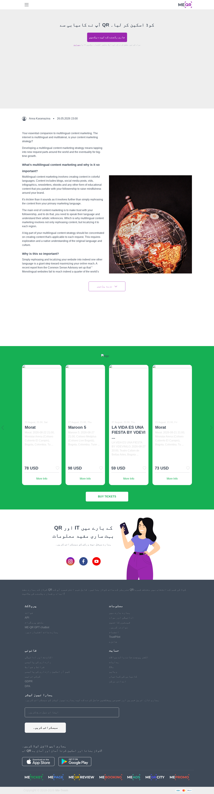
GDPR (29, 681)
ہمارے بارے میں (119, 612)
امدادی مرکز (117, 681)
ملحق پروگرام (34, 622)
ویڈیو (113, 671)
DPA (27, 686)
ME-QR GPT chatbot (37, 627)
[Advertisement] (107, 85)
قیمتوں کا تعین (119, 622)
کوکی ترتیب (32, 676)
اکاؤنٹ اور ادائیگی (39, 657)
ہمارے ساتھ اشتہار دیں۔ (42, 632)
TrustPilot (114, 636)
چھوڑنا (77, 45)
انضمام (114, 632)
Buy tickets (107, 496)
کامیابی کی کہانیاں (123, 676)
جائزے (113, 641)
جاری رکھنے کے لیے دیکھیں (107, 37)
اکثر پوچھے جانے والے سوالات (128, 657)
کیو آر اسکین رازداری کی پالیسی (47, 671)
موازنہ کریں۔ (118, 627)
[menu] (26, 5)
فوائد (29, 612)
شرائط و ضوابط (34, 667)
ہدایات (114, 662)
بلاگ (111, 667)
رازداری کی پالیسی (38, 662)
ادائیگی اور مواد (121, 617)
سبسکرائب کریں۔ (45, 727)
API (27, 617)
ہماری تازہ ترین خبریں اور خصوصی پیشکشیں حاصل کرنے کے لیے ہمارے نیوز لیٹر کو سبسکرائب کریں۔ (92, 700)
